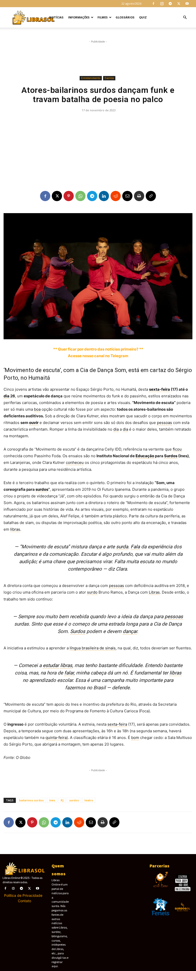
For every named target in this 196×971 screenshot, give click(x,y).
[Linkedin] (104, 196)
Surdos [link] (170, 455)
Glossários (125, 17)
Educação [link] (145, 455)
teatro (88, 800)
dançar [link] (130, 631)
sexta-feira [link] (159, 389)
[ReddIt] (116, 196)
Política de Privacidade (23, 895)
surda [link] (122, 547)
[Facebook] (153, 3)
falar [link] (69, 673)
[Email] (127, 196)
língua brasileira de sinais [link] (93, 648)
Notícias (56, 17)
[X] (178, 3)
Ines (52, 800)
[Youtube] (187, 3)
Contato (24, 901)
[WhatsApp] (80, 196)
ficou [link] (177, 449)
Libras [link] (154, 592)
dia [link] (6, 396)
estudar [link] (51, 665)
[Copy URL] (151, 196)
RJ (62, 800)
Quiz (143, 17)
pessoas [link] (164, 422)
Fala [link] (135, 547)
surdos (74, 800)
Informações (79, 17)
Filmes (102, 17)
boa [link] (37, 409)
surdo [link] (92, 592)
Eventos (109, 78)
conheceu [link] (75, 462)
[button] (185, 17)
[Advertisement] (98, 58)
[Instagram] (162, 3)
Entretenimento (90, 78)
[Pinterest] (69, 196)
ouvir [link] (34, 422)
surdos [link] (41, 489)
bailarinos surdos (31, 800)
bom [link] (135, 737)
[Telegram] (170, 3)
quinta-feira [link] (56, 737)
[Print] (139, 196)
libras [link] (15, 529)
